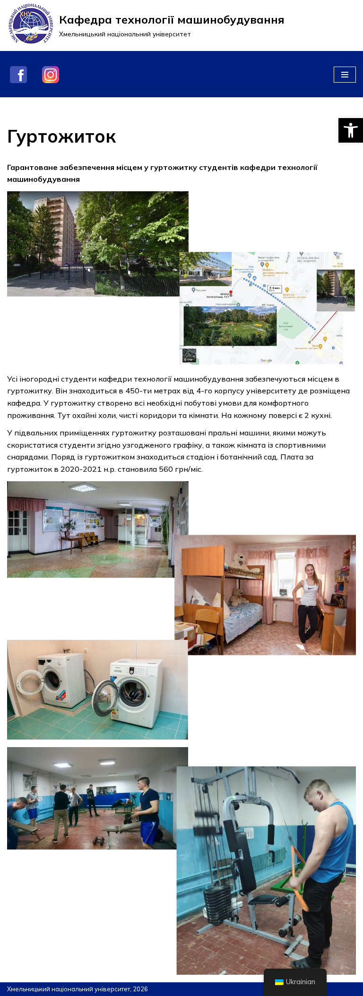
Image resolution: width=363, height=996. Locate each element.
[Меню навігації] (345, 75)
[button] (350, 130)
